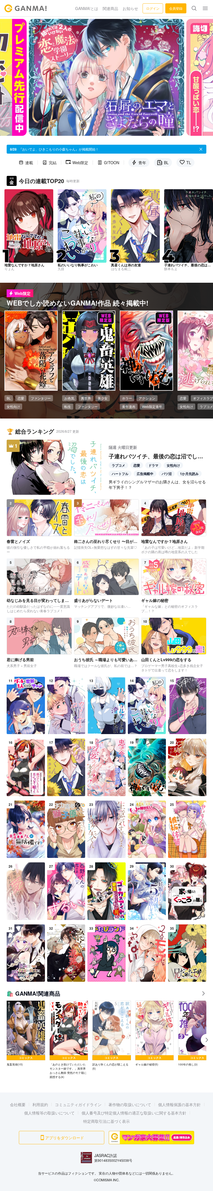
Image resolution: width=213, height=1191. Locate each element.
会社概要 (18, 1104)
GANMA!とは (86, 8)
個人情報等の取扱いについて (49, 1113)
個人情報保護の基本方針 (179, 1104)
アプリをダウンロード (64, 1137)
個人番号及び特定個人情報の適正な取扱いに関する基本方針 (134, 1113)
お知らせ (130, 8)
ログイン (152, 8)
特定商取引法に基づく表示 (106, 1121)
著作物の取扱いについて (129, 1104)
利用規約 (40, 1104)
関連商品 (110, 8)
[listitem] (26, 1034)
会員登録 (175, 8)
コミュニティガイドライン (78, 1104)
